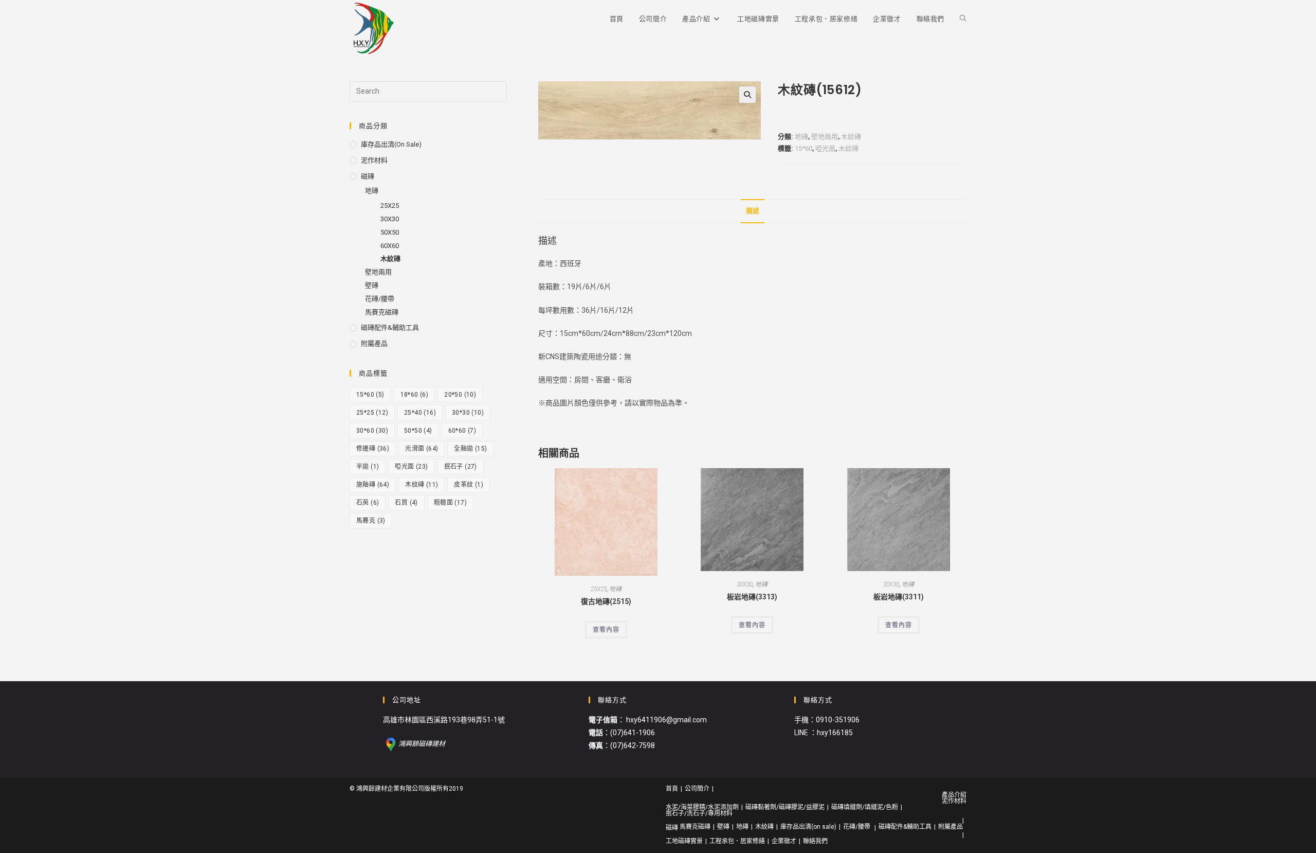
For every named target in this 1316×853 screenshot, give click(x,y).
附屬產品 (374, 343)
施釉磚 (372, 484)
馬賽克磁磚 (381, 312)
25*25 (372, 412)
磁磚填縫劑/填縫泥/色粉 (864, 807)
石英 (367, 502)
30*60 (372, 430)
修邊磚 (372, 448)
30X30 (745, 584)
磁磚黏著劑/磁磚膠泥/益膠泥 (785, 807)
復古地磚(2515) (606, 601)
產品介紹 (954, 794)
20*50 (460, 394)
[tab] (752, 211)
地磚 (801, 136)
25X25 (599, 589)
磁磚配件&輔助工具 (390, 327)
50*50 (418, 430)
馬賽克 (371, 520)
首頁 (672, 788)
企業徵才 (784, 841)
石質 (406, 502)
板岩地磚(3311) (898, 597)
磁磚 (367, 176)
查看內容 (606, 629)
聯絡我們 (815, 841)
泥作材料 (374, 160)
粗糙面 (450, 502)
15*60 (803, 148)
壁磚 (371, 285)
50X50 (389, 232)
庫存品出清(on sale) (391, 144)
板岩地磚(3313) (752, 597)
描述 (752, 211)
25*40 (420, 412)
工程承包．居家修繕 (737, 841)
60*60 (462, 430)
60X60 (389, 246)
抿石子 (460, 466)
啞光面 (825, 148)
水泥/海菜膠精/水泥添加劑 (702, 807)
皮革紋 (468, 484)
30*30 (468, 412)
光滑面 (421, 448)
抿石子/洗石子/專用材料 (699, 813)
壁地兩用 (824, 136)
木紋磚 (851, 136)
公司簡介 (697, 788)
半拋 (367, 466)
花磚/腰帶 (379, 299)
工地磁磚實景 (684, 841)
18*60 (414, 394)
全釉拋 (470, 448)
